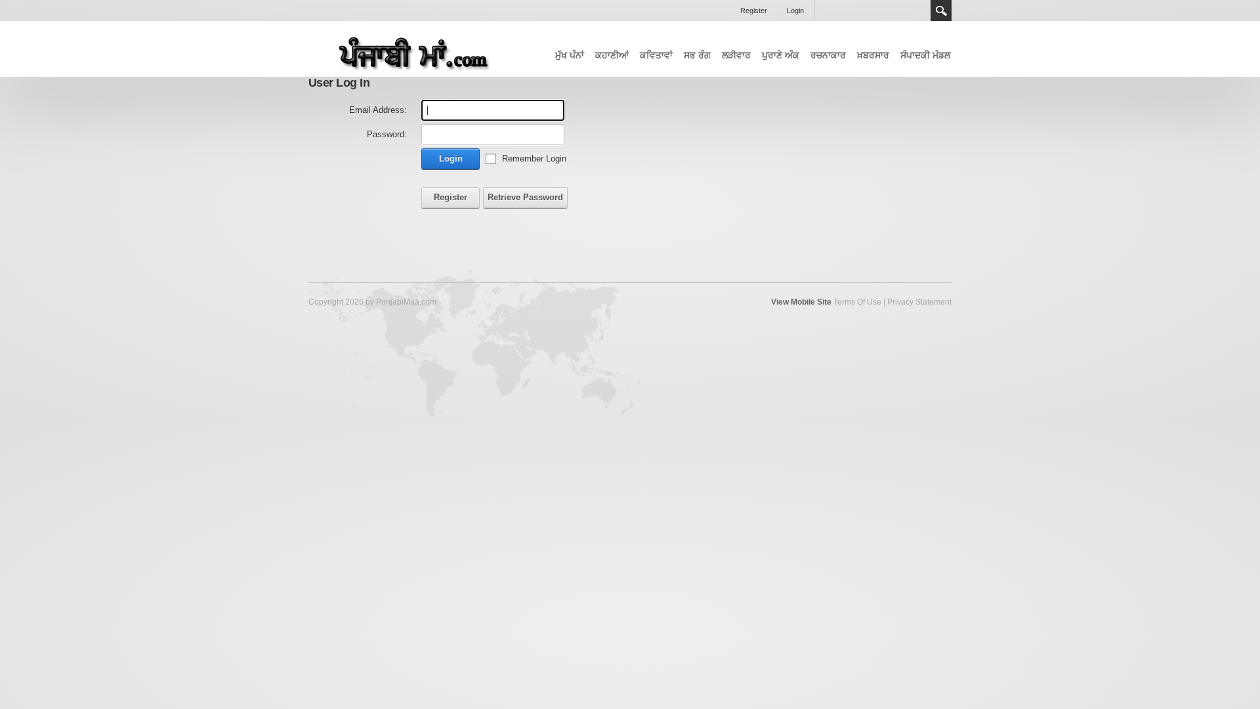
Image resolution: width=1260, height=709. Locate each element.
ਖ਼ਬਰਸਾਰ (873, 55)
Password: (387, 134)
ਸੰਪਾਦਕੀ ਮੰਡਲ (925, 55)
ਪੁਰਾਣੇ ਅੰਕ (780, 55)
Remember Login (534, 158)
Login (795, 10)
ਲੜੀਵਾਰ (736, 55)
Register (753, 10)
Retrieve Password (525, 197)
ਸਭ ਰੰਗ (697, 55)
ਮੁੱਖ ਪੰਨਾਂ (569, 55)
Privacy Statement (919, 302)
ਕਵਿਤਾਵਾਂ (656, 55)
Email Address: (378, 110)
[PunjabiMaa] (406, 49)
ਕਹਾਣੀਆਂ (612, 55)
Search (941, 10)
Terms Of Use (857, 302)
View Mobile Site (801, 302)
